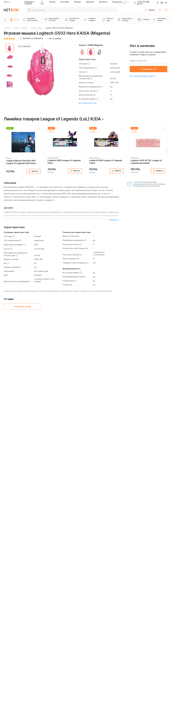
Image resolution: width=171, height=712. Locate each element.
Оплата (52, 2)
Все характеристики (88, 103)
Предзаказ (117, 2)
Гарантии (90, 2)
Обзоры (77, 2)
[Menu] (5, 19)
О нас (42, 3)
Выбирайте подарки (29, 3)
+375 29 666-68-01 (143, 3)
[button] (167, 150)
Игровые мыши (36, 28)
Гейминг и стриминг (20, 28)
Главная (7, 28)
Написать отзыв (22, 306)
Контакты (103, 2)
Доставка (64, 2)
